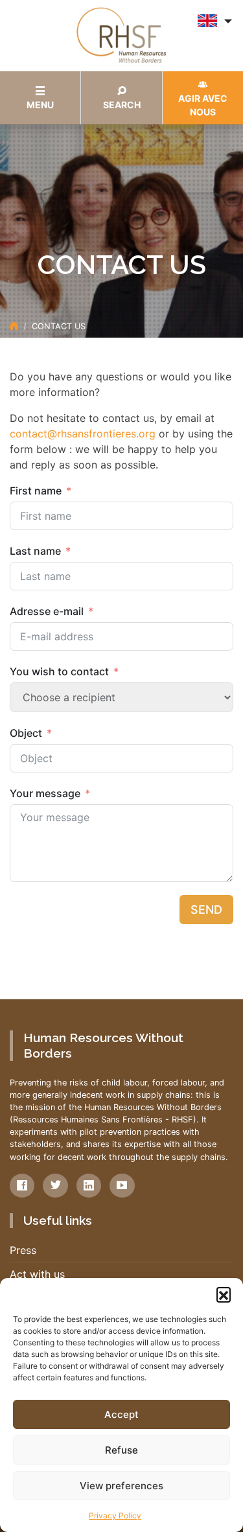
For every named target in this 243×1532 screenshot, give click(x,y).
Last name (35, 550)
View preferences (121, 1486)
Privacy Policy (115, 1515)
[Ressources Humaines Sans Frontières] (122, 34)
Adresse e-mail (47, 611)
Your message (45, 793)
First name (36, 490)
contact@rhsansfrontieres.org (83, 433)
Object (26, 732)
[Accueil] (14, 326)
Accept (121, 1414)
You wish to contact (59, 671)
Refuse (121, 1450)
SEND (206, 909)
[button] (223, 1294)
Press (23, 1250)
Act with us (37, 1274)
